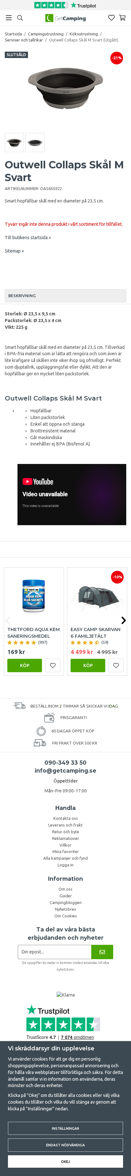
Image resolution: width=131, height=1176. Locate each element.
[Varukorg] (122, 17)
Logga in (65, 865)
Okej (65, 1161)
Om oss (65, 889)
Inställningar (65, 1128)
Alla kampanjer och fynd (65, 858)
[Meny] (8, 17)
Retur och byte (65, 831)
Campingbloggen (66, 902)
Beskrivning (22, 295)
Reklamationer (65, 838)
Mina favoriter (65, 851)
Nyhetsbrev (65, 909)
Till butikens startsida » (28, 237)
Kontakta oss (65, 818)
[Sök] (19, 18)
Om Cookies (65, 916)
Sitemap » (14, 251)
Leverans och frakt (65, 825)
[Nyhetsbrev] (102, 952)
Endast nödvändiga (65, 1145)
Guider (65, 895)
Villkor (65, 845)
